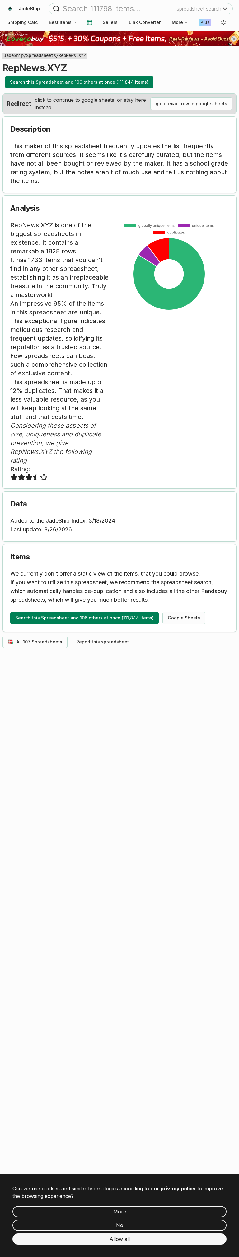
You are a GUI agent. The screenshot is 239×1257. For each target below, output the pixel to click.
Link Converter (145, 22)
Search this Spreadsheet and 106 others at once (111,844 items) (79, 82)
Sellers (110, 22)
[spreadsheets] (89, 22)
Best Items (60, 22)
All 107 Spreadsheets (39, 641)
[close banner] (234, 39)
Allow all (120, 1239)
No (119, 1225)
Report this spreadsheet (102, 641)
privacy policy (178, 1188)
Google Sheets (184, 617)
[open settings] (223, 22)
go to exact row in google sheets (191, 103)
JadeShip (14, 55)
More (177, 22)
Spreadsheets (41, 55)
